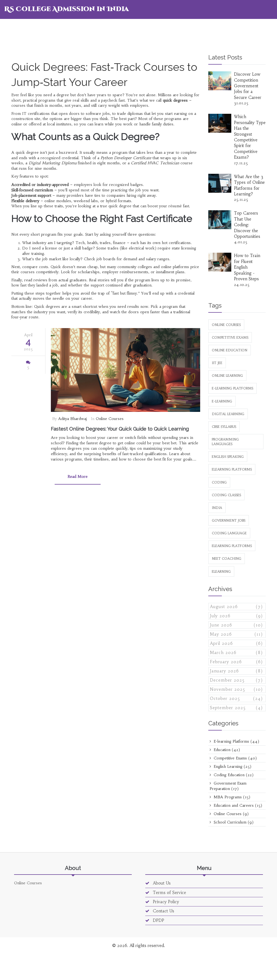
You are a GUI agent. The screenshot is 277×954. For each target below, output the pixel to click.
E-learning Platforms (235, 741)
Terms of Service (168, 892)
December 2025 (236, 680)
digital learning (228, 414)
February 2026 (236, 661)
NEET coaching (226, 558)
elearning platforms (232, 546)
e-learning (222, 401)
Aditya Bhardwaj (72, 418)
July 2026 (236, 615)
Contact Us (162, 910)
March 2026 (236, 652)
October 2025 (236, 698)
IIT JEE (217, 363)
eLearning (221, 571)
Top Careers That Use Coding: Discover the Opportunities (247, 225)
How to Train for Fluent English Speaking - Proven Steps (247, 267)
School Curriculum (232, 822)
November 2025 (236, 689)
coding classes (226, 495)
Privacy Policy (165, 901)
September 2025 (236, 707)
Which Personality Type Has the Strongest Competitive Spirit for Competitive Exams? (250, 137)
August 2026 (236, 606)
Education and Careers (237, 805)
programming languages (225, 441)
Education (226, 749)
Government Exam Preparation (228, 786)
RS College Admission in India (66, 9)
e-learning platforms (232, 388)
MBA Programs (231, 797)
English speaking (228, 457)
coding (219, 482)
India (217, 508)
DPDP (157, 920)
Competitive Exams (234, 758)
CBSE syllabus (224, 427)
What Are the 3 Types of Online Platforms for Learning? (249, 185)
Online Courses (110, 418)
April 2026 (236, 643)
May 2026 (236, 634)
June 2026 (236, 625)
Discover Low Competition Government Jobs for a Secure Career (247, 86)
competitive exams (230, 337)
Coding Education (232, 774)
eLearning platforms (232, 469)
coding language (229, 533)
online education (229, 350)
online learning (227, 375)
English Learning (231, 766)
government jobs (228, 520)
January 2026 (236, 670)
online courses (226, 325)
